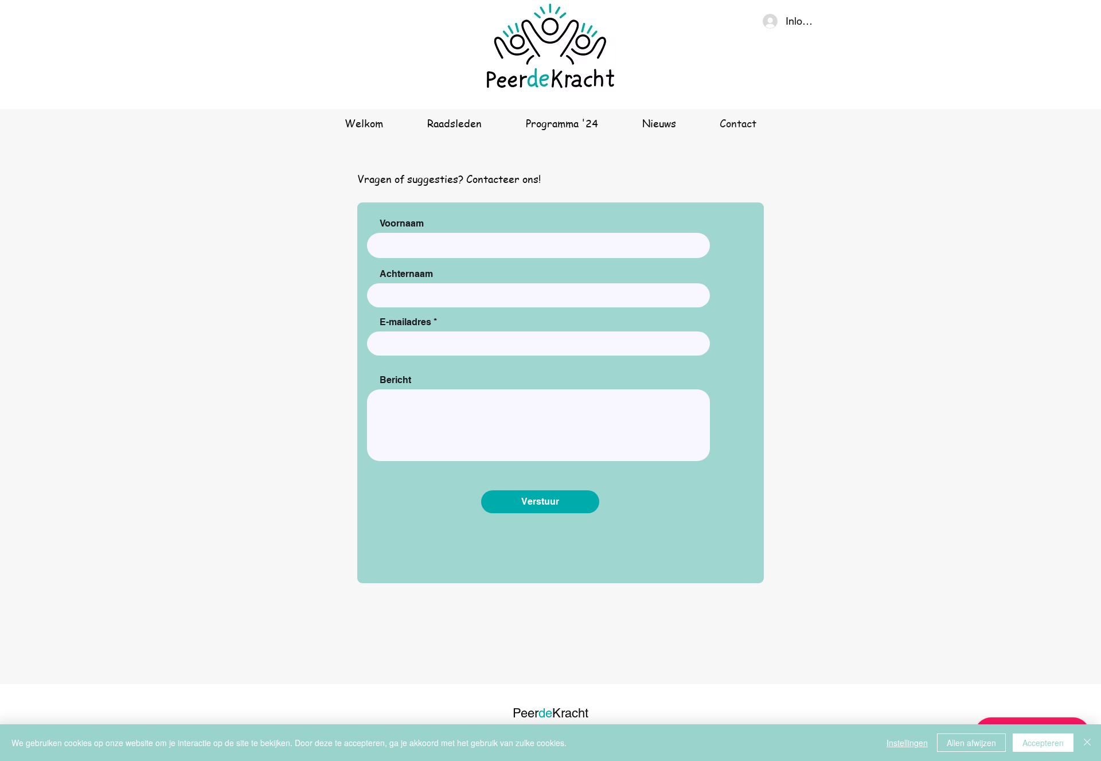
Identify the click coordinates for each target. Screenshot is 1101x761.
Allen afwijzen (971, 742)
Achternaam (406, 274)
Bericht (395, 380)
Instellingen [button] (907, 742)
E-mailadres (405, 322)
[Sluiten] (1087, 742)
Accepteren (1043, 742)
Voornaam (402, 223)
